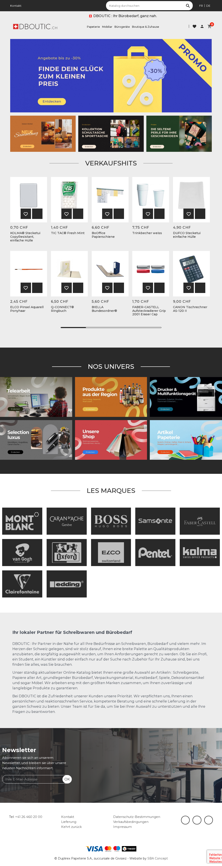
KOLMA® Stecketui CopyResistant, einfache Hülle (25, 236)
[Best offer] (179, 134)
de (208, 5)
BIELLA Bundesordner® (104, 309)
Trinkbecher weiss (147, 233)
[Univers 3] (111, 440)
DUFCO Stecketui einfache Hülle (187, 235)
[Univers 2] (36, 397)
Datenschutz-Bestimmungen (136, 817)
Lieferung (68, 822)
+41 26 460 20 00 (28, 817)
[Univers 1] (36, 440)
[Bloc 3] (43, 134)
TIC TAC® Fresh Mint (68, 233)
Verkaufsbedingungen (131, 822)
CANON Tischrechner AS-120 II (190, 309)
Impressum (122, 827)
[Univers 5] (186, 440)
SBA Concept (157, 858)
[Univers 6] (186, 397)
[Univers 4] (111, 397)
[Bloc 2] (111, 134)
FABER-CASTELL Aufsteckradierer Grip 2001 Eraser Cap (149, 310)
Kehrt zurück (71, 827)
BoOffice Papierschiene (103, 235)
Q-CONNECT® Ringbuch (62, 309)
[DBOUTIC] (35, 26)
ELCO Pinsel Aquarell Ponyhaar (27, 309)
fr (201, 5)
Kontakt (15, 5)
